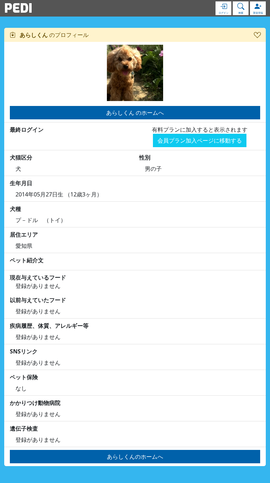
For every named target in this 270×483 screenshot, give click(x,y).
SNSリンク (24, 351)
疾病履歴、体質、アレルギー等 (49, 326)
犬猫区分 (21, 157)
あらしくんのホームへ (135, 456)
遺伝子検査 (24, 428)
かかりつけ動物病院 (35, 403)
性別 (144, 157)
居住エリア (24, 234)
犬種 (15, 209)
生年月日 (21, 183)
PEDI (18, 8)
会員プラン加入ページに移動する (200, 140)
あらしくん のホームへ (135, 113)
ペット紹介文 (27, 260)
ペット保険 (24, 377)
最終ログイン (27, 129)
